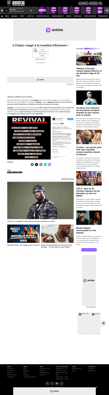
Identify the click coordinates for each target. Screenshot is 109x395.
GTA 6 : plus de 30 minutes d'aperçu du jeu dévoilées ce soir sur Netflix (88, 192)
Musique (14, 16)
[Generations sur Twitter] (52, 383)
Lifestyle (30, 16)
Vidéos (68, 16)
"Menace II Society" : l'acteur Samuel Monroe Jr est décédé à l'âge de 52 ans (89, 72)
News (7, 16)
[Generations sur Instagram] (61, 383)
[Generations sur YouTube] (57, 383)
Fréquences (103, 16)
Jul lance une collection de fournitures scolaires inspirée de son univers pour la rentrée (87, 111)
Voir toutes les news (89, 250)
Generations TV (58, 16)
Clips (73, 371)
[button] (84, 323)
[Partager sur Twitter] (36, 165)
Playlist (9, 373)
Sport (22, 16)
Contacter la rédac (29, 377)
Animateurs (10, 371)
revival (20, 172)
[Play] (2, 11)
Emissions (10, 368)
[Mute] (31, 10)
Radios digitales (43, 16)
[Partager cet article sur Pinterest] (40, 165)
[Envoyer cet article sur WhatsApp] (45, 165)
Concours (77, 16)
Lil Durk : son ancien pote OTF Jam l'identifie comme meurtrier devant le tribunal (88, 151)
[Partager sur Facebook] (32, 165)
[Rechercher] (100, 3)
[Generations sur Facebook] (47, 383)
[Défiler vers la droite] (103, 323)
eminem (10, 172)
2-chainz (15, 172)
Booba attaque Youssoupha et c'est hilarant (86, 230)
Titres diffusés (90, 16)
